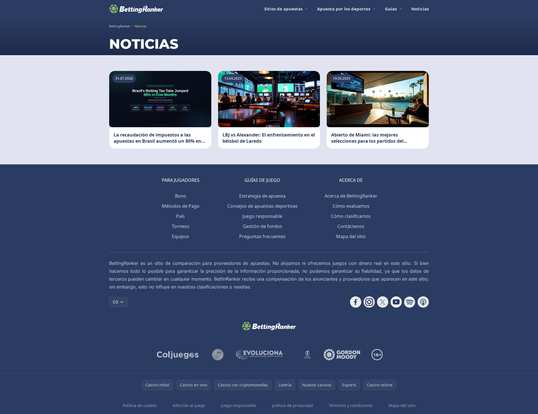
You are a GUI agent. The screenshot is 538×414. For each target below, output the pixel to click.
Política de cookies (140, 405)
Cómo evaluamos (351, 206)
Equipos (180, 236)
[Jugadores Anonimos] (217, 354)
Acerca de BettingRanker (351, 196)
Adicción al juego (189, 405)
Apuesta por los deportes (343, 9)
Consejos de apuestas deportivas (262, 206)
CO (115, 302)
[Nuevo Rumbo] (307, 354)
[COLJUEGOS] (178, 354)
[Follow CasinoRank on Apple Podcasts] (423, 302)
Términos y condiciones (351, 405)
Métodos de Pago (180, 206)
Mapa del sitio (351, 236)
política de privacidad (292, 405)
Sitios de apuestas (283, 9)
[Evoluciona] (263, 354)
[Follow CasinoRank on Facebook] (355, 302)
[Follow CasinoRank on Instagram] (369, 302)
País (180, 216)
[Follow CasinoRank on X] (382, 302)
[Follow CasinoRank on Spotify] (409, 302)
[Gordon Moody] (342, 354)
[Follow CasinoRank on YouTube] (396, 302)
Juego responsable (262, 216)
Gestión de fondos (262, 226)
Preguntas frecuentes (262, 236)
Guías (391, 9)
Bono (180, 196)
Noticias (420, 9)
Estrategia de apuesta (262, 196)
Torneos (180, 226)
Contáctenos (350, 226)
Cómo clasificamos (351, 216)
